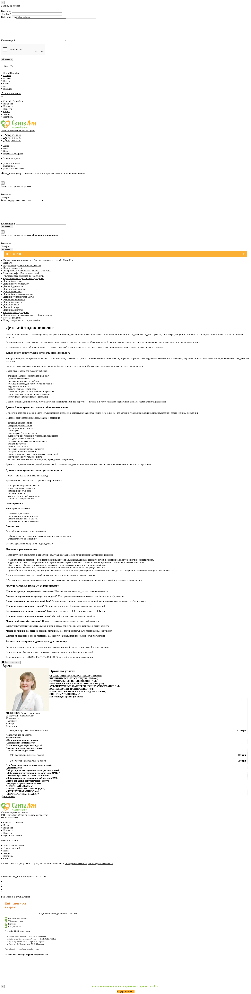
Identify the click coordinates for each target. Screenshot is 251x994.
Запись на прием (27, 130)
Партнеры (7, 89)
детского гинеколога (104, 570)
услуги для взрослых (13, 168)
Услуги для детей (51, 173)
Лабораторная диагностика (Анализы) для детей (27, 270)
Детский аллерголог (13, 310)
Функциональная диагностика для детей (23, 278)
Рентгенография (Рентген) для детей (21, 273)
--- (133, 991)
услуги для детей (11, 163)
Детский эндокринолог (14, 289)
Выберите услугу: (10, 17)
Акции (6, 86)
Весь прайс (9, 796)
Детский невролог (12, 291)
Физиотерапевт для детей (16, 312)
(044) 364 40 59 (13, 140)
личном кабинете (84, 657)
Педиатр (7, 263)
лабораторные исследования (22, 536)
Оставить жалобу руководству (33, 815)
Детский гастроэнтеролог (16, 283)
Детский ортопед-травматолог (18, 294)
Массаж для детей (12, 317)
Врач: (4, 200)
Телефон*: (6, 14)
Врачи (5, 148)
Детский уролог (11, 304)
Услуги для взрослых (13, 845)
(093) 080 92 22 (13, 138)
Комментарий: (8, 40)
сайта (66, 657)
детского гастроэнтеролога (79, 570)
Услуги (6, 146)
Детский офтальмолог (14, 299)
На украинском (124, 991)
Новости (6, 81)
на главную (9, 166)
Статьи (6, 83)
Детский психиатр (12, 302)
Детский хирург (11, 307)
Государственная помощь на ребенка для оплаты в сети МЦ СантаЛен (38, 260)
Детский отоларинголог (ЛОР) (18, 297)
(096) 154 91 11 (13, 135)
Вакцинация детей (12, 268)
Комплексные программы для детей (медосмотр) (27, 315)
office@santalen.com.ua (76, 863)
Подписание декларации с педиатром (22, 265)
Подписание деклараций (13, 153)
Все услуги (13, 254)
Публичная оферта (12, 835)
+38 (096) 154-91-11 (35, 657)
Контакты (7, 78)
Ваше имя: (6, 11)
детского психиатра (145, 570)
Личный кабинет (12, 93)
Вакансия (7, 76)
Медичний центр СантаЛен (18, 173)
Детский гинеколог (13, 281)
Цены (5, 151)
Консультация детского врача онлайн (21, 320)
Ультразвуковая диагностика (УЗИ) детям (23, 276)
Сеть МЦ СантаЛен (11, 73)
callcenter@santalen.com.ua (100, 863)
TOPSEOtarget (23, 896)
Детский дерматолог (13, 286)
